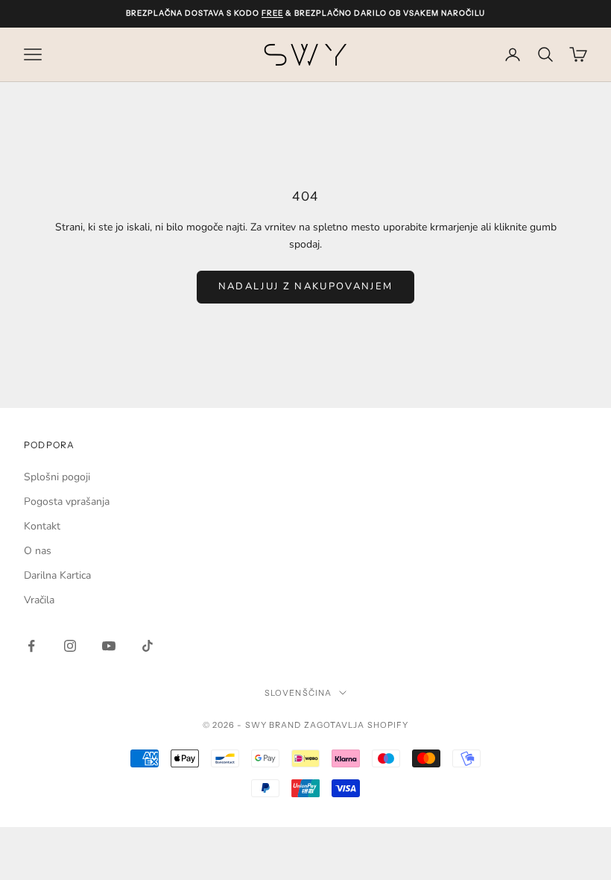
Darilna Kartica (57, 575)
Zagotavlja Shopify (356, 725)
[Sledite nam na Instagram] (70, 645)
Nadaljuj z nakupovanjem (305, 286)
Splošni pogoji (57, 477)
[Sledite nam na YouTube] (108, 645)
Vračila (39, 600)
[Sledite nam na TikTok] (147, 645)
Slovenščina (298, 693)
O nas (37, 551)
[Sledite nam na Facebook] (31, 645)
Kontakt (42, 526)
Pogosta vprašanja (67, 501)
